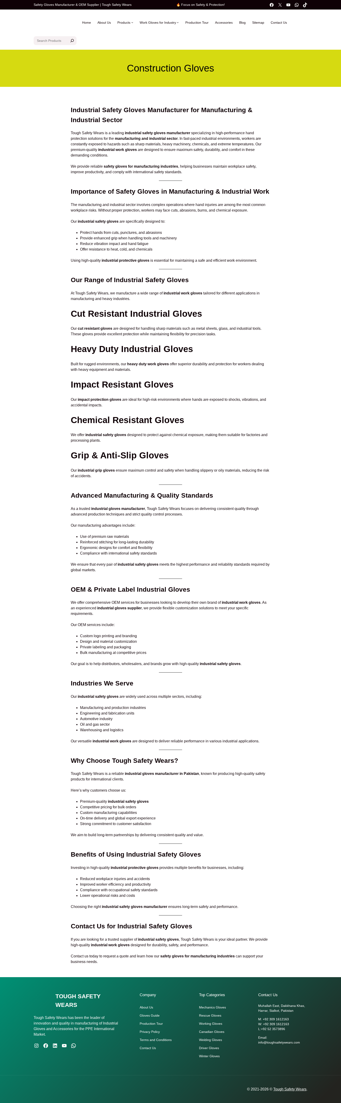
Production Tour (151, 1023)
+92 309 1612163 (276, 1019)
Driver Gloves (209, 1048)
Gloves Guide (150, 1015)
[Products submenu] (132, 22)
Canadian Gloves (211, 1032)
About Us (146, 1007)
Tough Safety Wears (289, 1089)
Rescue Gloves (210, 1015)
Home (86, 22)
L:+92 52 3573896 (271, 1029)
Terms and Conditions (156, 1040)
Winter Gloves (209, 1056)
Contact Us (148, 1048)
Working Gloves (210, 1023)
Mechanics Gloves (212, 1007)
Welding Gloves (210, 1040)
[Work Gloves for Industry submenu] (178, 22)
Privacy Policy (150, 1032)
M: (260, 1019)
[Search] (72, 40)
